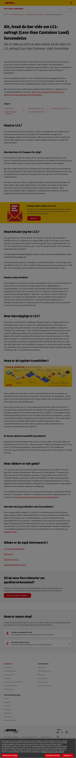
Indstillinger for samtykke (10, 755)
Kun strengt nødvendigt (53, 755)
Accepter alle (67, 755)
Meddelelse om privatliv (47, 752)
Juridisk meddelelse (59, 752)
